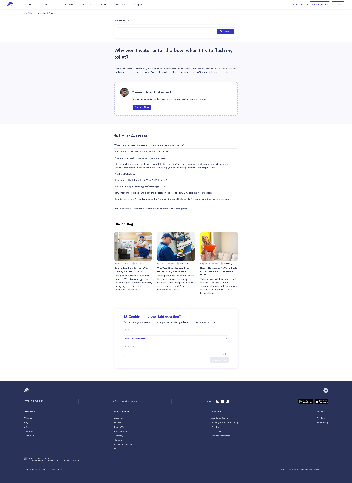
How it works (121, 427)
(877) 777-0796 (300, 4)
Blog (26, 422)
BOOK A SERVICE (320, 4)
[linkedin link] (227, 401)
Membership (30, 435)
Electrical (216, 431)
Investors (118, 422)
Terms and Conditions (35, 469)
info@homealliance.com (125, 401)
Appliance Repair (219, 418)
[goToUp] (325, 390)
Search (228, 31)
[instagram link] (222, 401)
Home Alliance (28, 13)
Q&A (26, 427)
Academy (118, 435)
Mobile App (322, 422)
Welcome (28, 418)
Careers (118, 440)
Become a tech (121, 431)
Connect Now (142, 107)
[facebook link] (217, 401)
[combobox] (166, 31)
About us (118, 418)
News (117, 449)
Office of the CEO (123, 444)
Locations (28, 431)
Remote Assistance (220, 435)
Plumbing (216, 427)
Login (338, 4)
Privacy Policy (57, 469)
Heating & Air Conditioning (224, 422)
